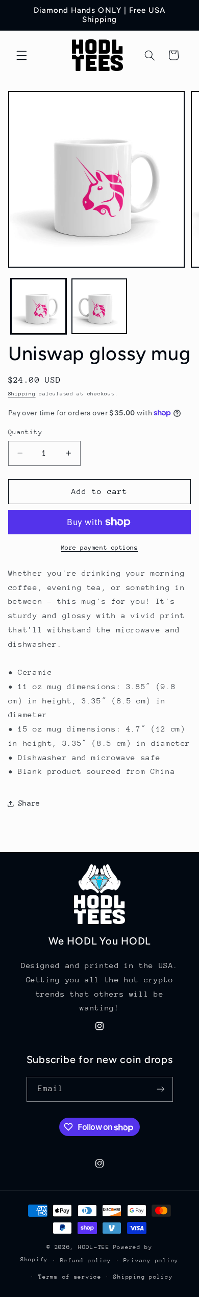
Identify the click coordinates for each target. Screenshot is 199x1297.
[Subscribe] (160, 1089)
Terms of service (70, 1277)
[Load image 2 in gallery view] (99, 306)
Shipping (22, 394)
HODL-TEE (94, 1247)
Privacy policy (151, 1260)
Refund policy (86, 1260)
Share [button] (29, 803)
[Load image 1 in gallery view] (38, 306)
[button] (21, 55)
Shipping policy (142, 1277)
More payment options (99, 547)
